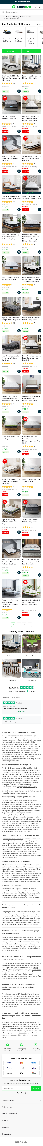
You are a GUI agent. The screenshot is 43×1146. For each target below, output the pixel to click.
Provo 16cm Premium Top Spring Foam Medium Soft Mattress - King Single (10, 562)
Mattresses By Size (26, 17)
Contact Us (22, 1033)
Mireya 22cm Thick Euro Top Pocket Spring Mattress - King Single (11, 481)
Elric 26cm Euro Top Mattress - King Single (9, 117)
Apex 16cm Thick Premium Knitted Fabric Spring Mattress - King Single (31, 398)
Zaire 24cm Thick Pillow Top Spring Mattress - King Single (11, 197)
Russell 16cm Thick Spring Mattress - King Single (31, 319)
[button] (3, 6)
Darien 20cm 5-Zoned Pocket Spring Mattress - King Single (10, 158)
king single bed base (8, 759)
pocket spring (36, 970)
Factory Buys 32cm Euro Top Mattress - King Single (31, 77)
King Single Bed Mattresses (11, 18)
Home (3, 17)
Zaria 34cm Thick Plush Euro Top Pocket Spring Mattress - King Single (11, 78)
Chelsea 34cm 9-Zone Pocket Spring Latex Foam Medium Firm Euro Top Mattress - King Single (31, 238)
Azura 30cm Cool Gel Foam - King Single (11, 438)
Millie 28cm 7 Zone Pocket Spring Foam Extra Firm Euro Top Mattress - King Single (31, 279)
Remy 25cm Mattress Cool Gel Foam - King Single (10, 278)
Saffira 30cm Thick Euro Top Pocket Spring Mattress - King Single (31, 158)
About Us (5, 1120)
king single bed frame (25, 756)
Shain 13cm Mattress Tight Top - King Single (31, 480)
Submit (36, 1088)
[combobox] (21, 12)
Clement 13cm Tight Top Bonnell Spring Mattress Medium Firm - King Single (10, 398)
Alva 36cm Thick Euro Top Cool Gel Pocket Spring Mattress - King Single (30, 118)
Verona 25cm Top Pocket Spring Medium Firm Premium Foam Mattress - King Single (10, 603)
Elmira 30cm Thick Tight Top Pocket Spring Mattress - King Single (31, 358)
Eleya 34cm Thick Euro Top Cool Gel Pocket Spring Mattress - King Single (10, 237)
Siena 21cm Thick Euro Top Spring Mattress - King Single (31, 197)
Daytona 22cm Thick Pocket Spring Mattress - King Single (11, 319)
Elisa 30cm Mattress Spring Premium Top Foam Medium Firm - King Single (31, 562)
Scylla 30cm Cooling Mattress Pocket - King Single (9, 522)
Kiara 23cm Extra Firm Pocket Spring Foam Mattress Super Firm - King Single (31, 440)
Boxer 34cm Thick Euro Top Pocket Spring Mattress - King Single (11, 358)
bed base (31, 944)
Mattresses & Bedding (12, 17)
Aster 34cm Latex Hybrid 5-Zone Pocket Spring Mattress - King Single (31, 602)
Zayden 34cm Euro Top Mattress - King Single (30, 521)
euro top (35, 968)
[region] (21, 2)
